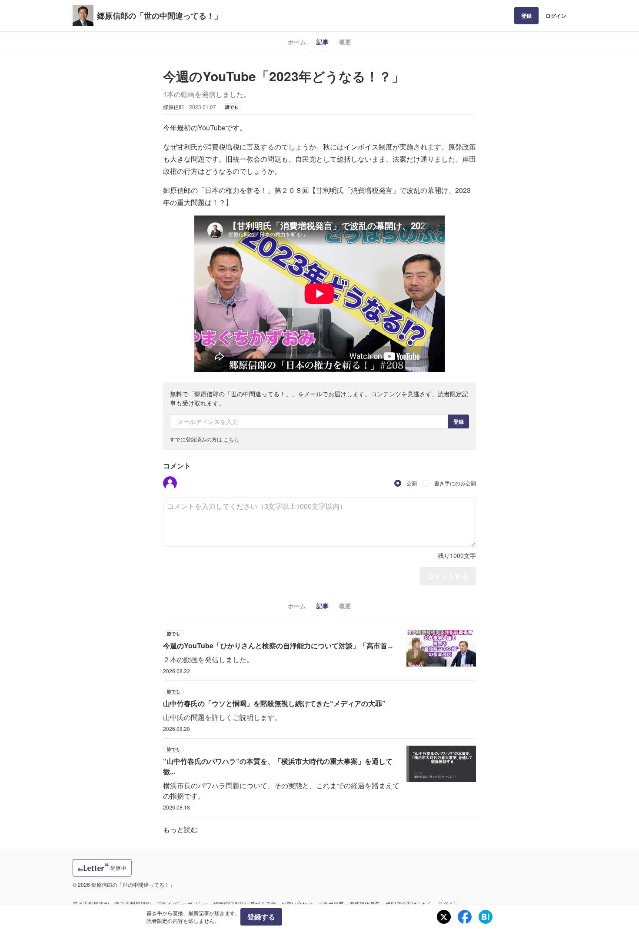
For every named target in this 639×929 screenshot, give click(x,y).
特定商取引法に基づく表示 (244, 903)
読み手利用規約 (132, 903)
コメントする (448, 576)
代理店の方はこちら (409, 903)
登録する (261, 917)
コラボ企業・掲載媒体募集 (349, 903)
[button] (170, 483)
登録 (526, 16)
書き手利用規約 (91, 903)
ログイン (556, 15)
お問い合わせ (297, 903)
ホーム (297, 41)
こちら (231, 439)
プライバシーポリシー (182, 903)
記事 (322, 41)
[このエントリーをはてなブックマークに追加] (486, 917)
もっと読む (180, 829)
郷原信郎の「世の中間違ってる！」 (159, 15)
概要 (345, 41)
